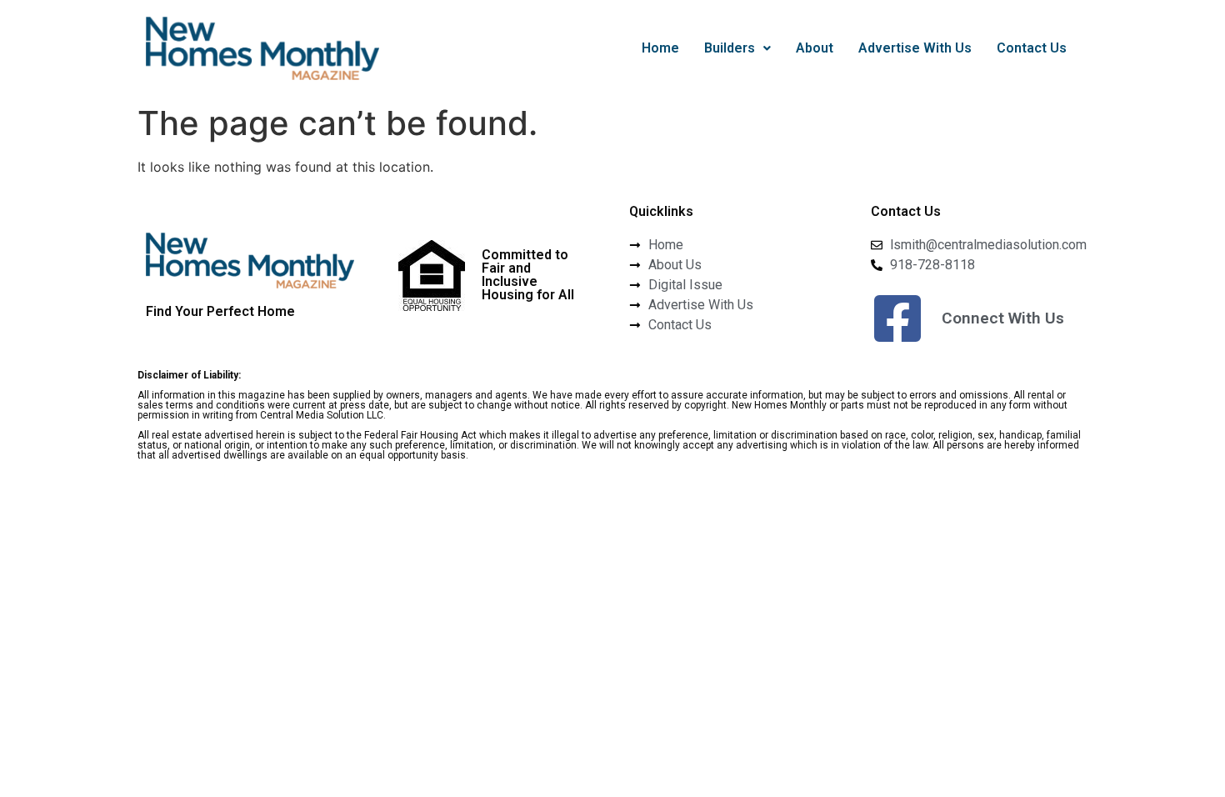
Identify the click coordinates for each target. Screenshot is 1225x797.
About (814, 48)
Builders (729, 48)
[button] (737, 48)
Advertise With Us (915, 48)
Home (660, 48)
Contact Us (1032, 48)
